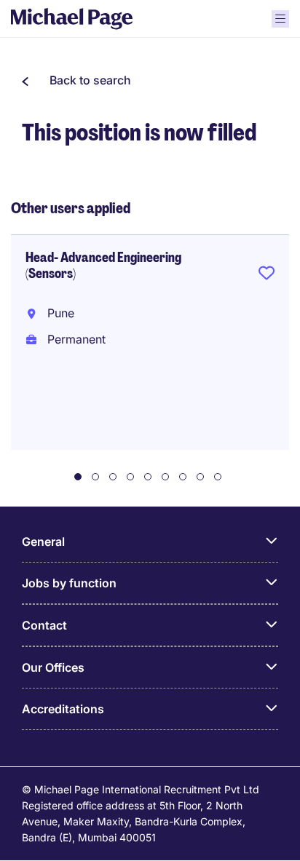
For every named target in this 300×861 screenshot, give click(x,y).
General (43, 541)
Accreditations (63, 709)
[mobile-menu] (280, 19)
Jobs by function (69, 583)
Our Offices (53, 667)
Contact (44, 625)
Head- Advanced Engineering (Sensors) (103, 265)
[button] (76, 80)
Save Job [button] (266, 275)
